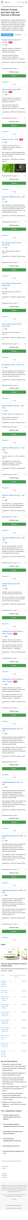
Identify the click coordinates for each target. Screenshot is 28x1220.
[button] (2, 2)
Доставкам (5, 1166)
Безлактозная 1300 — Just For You (13, 365)
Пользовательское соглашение (14, 1208)
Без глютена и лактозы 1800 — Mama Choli (5, 1029)
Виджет (4, 1168)
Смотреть (24, 981)
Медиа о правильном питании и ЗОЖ (11, 1161)
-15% (10, 42)
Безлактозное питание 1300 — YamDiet (5, 998)
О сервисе (4, 1173)
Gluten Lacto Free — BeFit (10, 139)
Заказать (14, 76)
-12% (21, 139)
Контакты (4, 1177)
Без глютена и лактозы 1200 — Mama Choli (5, 1013)
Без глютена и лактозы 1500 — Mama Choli (5, 1021)
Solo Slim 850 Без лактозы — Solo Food (4, 1044)
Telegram (20, 1196)
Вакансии (4, 1175)
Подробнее (5, 82)
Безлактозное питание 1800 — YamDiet (5, 1006)
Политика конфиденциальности (14, 1205)
